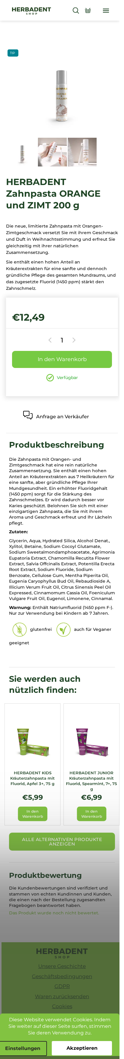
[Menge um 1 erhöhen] (73, 340)
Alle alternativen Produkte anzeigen (62, 842)
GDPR (62, 986)
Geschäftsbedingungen (62, 976)
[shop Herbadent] (62, 953)
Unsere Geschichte (62, 966)
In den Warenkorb (62, 359)
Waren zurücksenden (62, 996)
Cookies (62, 1006)
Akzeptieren (82, 1048)
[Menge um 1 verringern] (51, 340)
